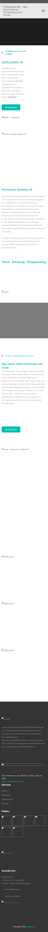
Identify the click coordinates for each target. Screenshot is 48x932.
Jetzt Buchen (11, 107)
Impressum (6, 795)
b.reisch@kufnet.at (12, 889)
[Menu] (43, 10)
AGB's (4, 791)
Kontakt (5, 803)
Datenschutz (7, 799)
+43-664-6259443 (12, 896)
